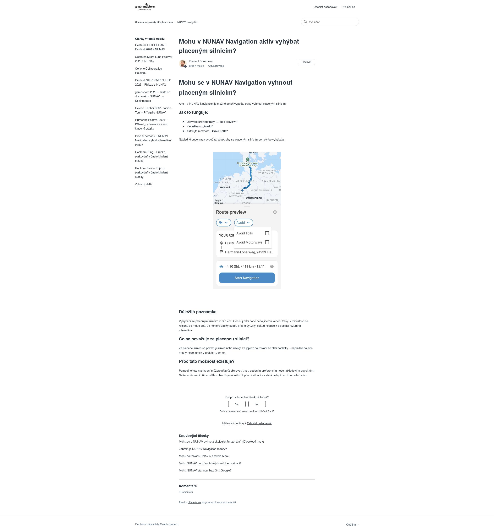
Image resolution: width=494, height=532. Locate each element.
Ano (237, 404)
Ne (257, 404)
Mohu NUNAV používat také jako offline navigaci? (210, 463)
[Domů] (145, 6)
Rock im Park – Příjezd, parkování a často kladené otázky (151, 172)
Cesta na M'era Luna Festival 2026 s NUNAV (153, 59)
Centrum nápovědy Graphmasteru (154, 22)
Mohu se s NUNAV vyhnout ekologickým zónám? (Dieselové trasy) (221, 441)
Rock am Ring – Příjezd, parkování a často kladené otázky (151, 156)
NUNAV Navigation (187, 22)
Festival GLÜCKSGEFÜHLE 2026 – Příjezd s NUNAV (153, 82)
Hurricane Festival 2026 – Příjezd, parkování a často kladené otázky (151, 124)
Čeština (351, 524)
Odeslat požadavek (325, 7)
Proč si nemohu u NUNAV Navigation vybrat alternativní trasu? (153, 140)
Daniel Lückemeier (201, 61)
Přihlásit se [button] (348, 7)
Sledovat (306, 61)
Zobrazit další (143, 184)
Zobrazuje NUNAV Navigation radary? (203, 449)
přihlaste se (194, 502)
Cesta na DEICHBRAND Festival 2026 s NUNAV (151, 47)
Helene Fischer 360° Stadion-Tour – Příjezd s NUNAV (153, 110)
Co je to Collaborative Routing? (148, 70)
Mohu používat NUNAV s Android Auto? (204, 456)
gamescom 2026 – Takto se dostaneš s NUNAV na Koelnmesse (152, 96)
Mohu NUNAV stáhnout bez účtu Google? (205, 470)
